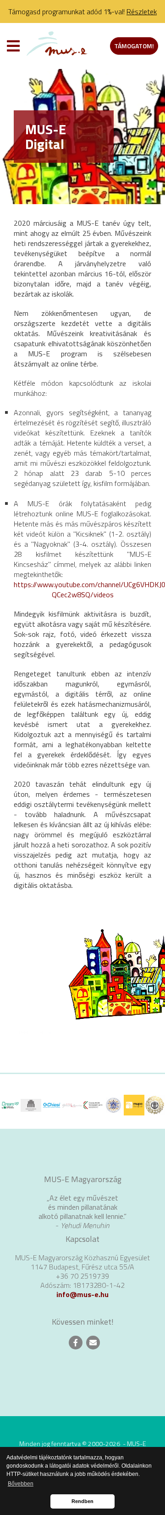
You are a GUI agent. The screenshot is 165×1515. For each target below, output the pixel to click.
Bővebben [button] (20, 1484)
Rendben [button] (83, 1501)
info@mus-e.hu (82, 1294)
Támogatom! (134, 46)
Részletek (141, 11)
